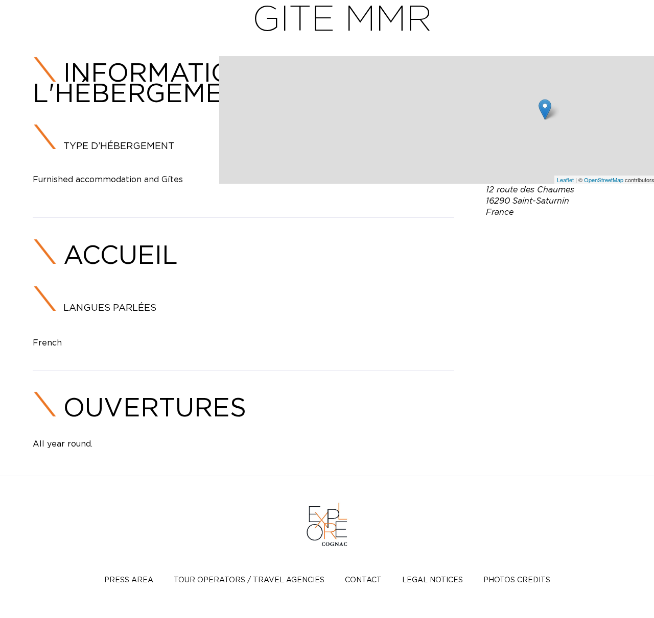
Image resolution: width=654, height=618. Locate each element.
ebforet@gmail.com (561, 235)
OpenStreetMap (603, 180)
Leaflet (565, 180)
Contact (363, 579)
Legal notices (432, 579)
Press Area (128, 579)
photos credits (516, 579)
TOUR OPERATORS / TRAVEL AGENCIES (249, 579)
